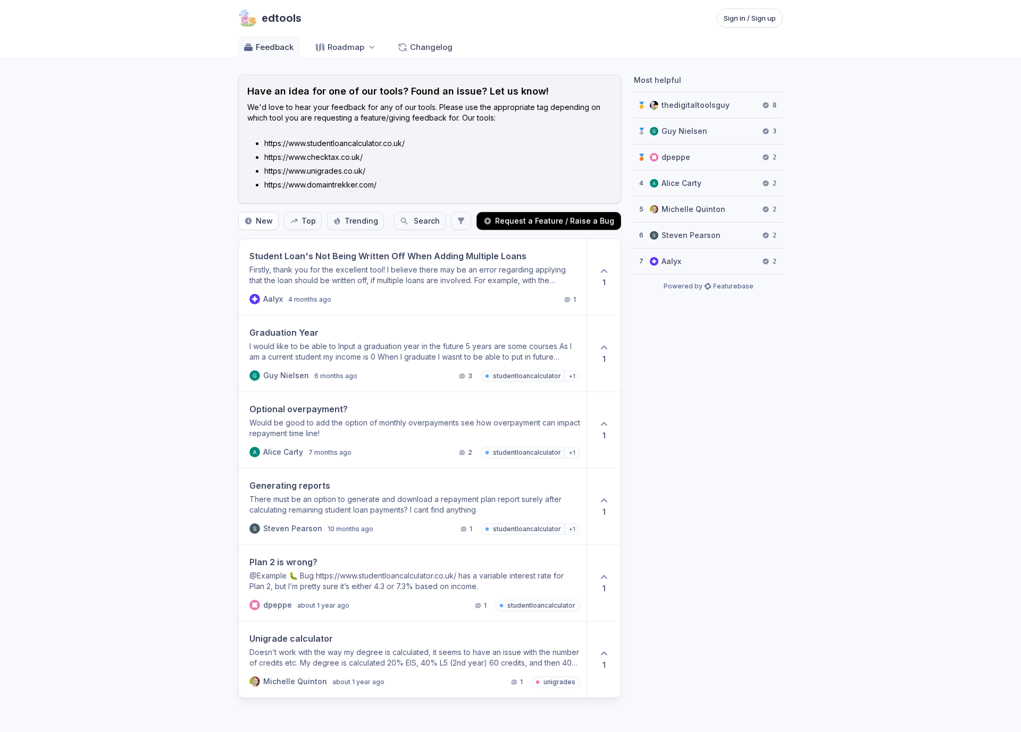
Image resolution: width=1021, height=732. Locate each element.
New (264, 220)
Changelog (431, 47)
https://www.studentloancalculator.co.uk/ (334, 143)
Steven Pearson (691, 235)
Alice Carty (681, 183)
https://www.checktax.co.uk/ (313, 156)
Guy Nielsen (684, 130)
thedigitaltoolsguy (696, 104)
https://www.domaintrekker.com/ (320, 184)
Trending (361, 220)
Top (309, 220)
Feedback (275, 47)
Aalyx (671, 261)
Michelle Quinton (693, 209)
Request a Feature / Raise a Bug (554, 220)
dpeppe (676, 156)
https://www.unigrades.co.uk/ (314, 170)
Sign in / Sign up (750, 18)
